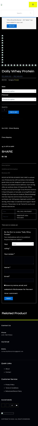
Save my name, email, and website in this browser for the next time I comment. (18, 289)
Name (7, 267)
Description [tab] (6, 165)
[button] (2, 157)
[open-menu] (33, 4)
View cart (12, 26)
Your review (9, 254)
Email (7, 276)
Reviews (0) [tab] (6, 173)
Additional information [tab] (10, 169)
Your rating (7, 246)
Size (3, 87)
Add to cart (13, 112)
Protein (16, 80)
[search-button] (31, 13)
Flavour (5, 95)
